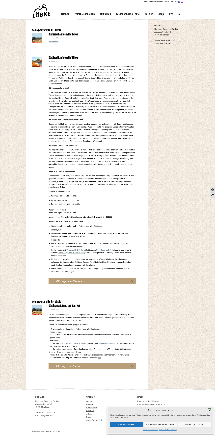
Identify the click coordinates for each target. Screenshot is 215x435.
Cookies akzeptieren (126, 424)
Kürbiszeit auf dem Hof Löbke (63, 34)
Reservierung (149, 1)
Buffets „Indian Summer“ (76, 343)
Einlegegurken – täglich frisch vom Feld (151, 404)
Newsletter (159, 1)
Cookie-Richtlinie (150, 430)
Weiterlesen (53, 41)
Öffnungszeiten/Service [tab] (69, 281)
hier (99, 357)
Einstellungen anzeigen (194, 424)
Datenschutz (90, 404)
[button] (209, 410)
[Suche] (179, 11)
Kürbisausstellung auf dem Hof (64, 306)
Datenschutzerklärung (168, 430)
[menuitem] (65, 11)
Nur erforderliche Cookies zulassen (160, 424)
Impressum (90, 401)
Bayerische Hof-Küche (108, 343)
